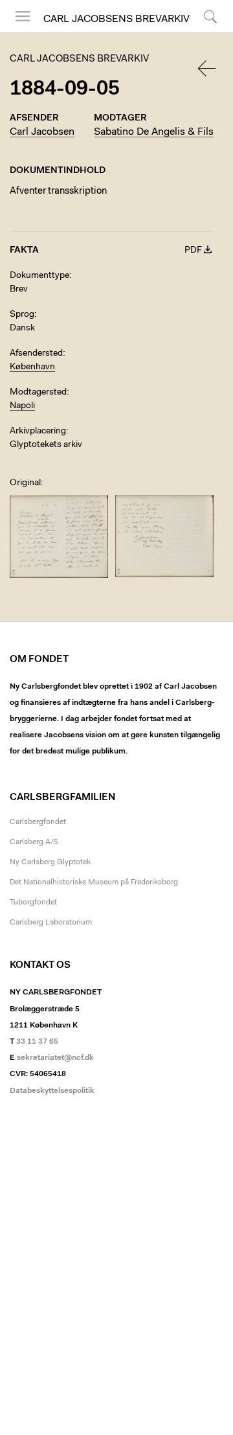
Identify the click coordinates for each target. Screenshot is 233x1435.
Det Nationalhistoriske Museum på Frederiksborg (94, 882)
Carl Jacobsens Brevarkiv (116, 19)
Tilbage (207, 68)
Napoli (22, 406)
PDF (193, 250)
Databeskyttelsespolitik (52, 1091)
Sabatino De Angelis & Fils (154, 132)
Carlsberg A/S (34, 842)
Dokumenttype (39, 276)
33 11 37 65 (37, 1042)
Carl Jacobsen (42, 132)
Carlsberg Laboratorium (51, 922)
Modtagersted (38, 392)
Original (25, 483)
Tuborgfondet (33, 902)
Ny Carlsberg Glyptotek (50, 862)
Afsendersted (36, 353)
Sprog (22, 314)
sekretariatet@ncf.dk (55, 1058)
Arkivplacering (38, 431)
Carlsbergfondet (38, 822)
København (32, 367)
